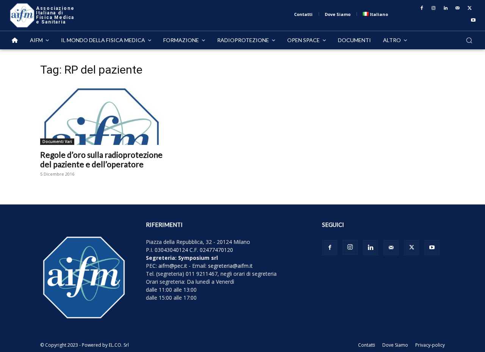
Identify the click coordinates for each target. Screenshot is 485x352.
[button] (469, 40)
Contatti (366, 345)
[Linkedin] (445, 8)
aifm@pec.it (172, 265)
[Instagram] (434, 8)
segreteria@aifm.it (230, 265)
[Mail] (458, 8)
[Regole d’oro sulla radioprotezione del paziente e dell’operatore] (101, 114)
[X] (469, 8)
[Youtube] (473, 20)
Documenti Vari (57, 141)
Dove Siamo (395, 345)
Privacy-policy (430, 345)
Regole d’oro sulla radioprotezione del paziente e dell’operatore (101, 159)
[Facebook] (422, 8)
